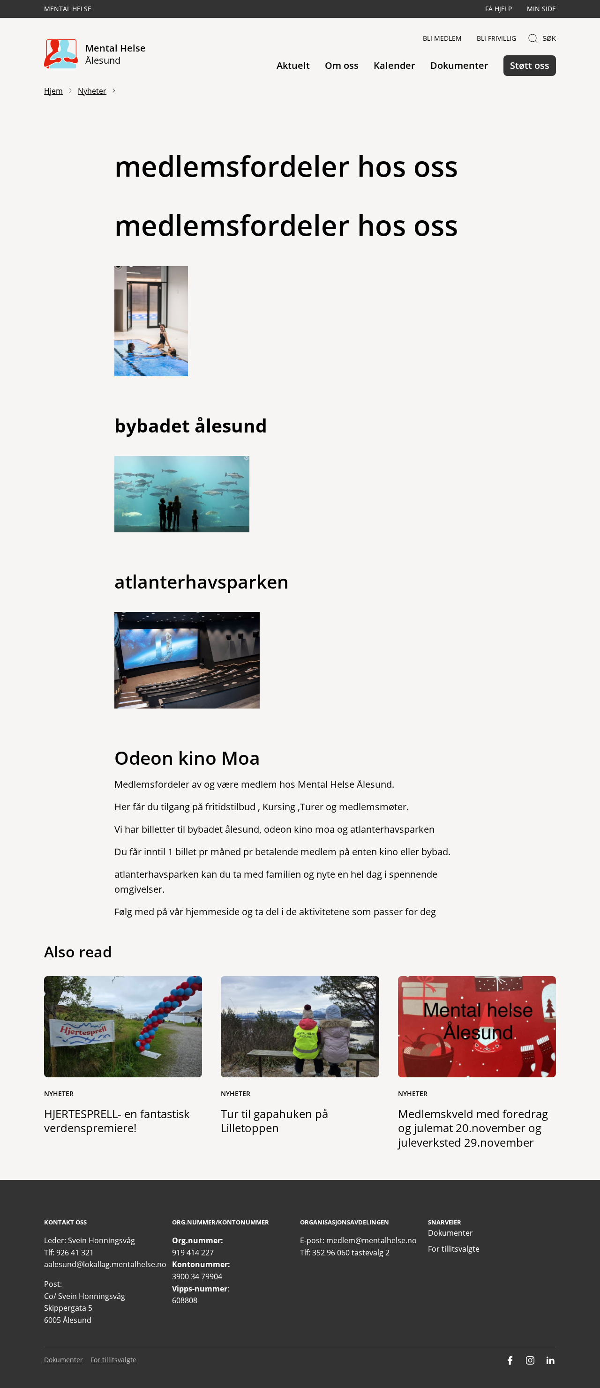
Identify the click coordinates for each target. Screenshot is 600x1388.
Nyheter (92, 91)
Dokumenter (459, 65)
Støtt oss (529, 65)
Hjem (53, 91)
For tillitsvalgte (454, 1249)
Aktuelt (293, 65)
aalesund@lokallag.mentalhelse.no (105, 1264)
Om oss (342, 65)
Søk (549, 38)
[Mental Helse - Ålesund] (61, 54)
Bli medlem (442, 38)
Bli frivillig (496, 38)
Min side (541, 8)
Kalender (394, 65)
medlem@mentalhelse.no (371, 1240)
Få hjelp (498, 8)
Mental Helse (67, 8)
